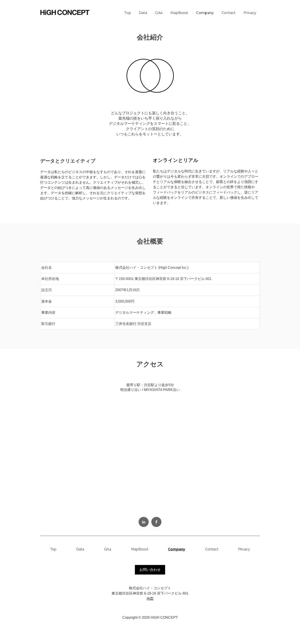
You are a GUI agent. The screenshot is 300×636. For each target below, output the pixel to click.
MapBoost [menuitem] (139, 549)
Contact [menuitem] (211, 549)
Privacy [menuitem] (244, 549)
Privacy (250, 13)
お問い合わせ (150, 570)
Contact (229, 13)
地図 (150, 599)
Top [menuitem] (53, 549)
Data (143, 13)
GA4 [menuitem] (107, 549)
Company (205, 13)
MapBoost (179, 13)
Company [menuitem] (176, 549)
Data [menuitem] (80, 549)
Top (127, 13)
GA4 (159, 13)
